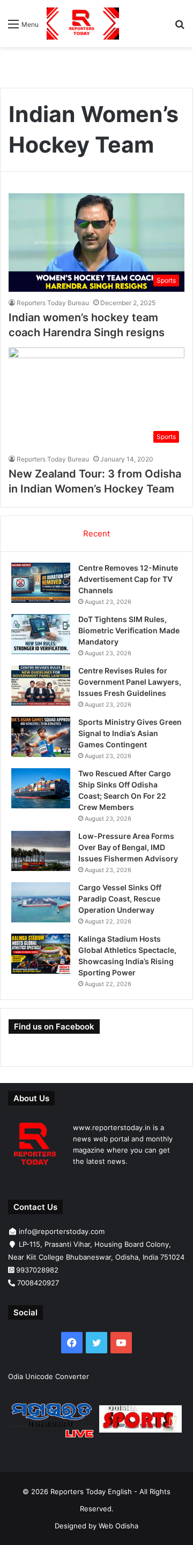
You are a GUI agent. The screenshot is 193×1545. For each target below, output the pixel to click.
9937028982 (37, 1270)
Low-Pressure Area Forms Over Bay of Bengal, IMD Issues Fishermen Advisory (128, 847)
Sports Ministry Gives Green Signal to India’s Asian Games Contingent (130, 733)
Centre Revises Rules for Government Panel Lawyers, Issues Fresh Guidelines (129, 682)
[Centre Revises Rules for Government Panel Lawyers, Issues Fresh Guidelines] (40, 685)
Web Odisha (118, 1525)
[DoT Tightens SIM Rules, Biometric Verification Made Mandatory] (40, 634)
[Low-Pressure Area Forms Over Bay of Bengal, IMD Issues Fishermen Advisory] (40, 851)
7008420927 (38, 1282)
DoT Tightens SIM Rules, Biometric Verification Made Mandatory (129, 630)
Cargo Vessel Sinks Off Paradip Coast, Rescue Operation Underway (119, 898)
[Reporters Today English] (83, 23)
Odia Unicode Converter (48, 1376)
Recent (96, 533)
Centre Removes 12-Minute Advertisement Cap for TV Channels (128, 579)
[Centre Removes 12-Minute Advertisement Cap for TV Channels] (40, 583)
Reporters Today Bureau (53, 303)
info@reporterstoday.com (62, 1231)
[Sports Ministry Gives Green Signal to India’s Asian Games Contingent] (40, 737)
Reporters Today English (91, 1491)
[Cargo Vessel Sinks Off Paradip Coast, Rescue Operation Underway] (40, 902)
